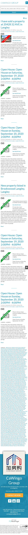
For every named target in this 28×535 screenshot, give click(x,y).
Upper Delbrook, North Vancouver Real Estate (13, 437)
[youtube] (14, 501)
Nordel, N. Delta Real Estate (9, 406)
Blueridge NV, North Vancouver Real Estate (16, 351)
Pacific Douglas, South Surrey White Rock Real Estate (13, 408)
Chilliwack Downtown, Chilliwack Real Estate (18, 368)
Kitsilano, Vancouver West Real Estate (17, 394)
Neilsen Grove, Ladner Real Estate (7, 405)
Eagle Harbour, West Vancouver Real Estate (18, 376)
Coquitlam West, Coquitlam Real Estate (17, 371)
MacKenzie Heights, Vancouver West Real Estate (10, 398)
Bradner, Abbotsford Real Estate (10, 353)
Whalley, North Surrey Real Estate (10, 443)
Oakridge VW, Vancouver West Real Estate (14, 407)
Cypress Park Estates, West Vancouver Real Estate (10, 373)
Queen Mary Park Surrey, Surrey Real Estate (12, 414)
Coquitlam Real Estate (5, 371)
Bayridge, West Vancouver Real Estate (11, 350)
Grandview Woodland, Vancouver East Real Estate (13, 389)
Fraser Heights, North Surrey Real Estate (12, 385)
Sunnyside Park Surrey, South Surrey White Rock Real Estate (13, 432)
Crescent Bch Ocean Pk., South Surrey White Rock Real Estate (13, 372)
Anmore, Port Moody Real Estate (18, 348)
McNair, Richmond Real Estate (6, 401)
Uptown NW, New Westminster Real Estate (18, 438)
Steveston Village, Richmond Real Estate (11, 429)
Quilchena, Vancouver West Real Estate (8, 416)
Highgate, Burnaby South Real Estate (8, 391)
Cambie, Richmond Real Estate (7, 360)
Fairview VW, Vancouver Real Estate (13, 380)
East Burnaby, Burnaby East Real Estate (8, 377)
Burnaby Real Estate (12, 359)
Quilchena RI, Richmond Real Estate (19, 415)
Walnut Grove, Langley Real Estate (8, 440)
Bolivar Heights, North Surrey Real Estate (9, 352)
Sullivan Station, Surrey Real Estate (18, 430)
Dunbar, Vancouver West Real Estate (11, 375)
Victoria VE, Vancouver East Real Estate (19, 439)
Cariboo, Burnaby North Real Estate (12, 363)
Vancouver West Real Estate (6, 439)
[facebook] (10, 501)
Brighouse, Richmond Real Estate (7, 356)
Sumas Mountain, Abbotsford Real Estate (8, 431)
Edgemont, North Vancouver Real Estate (11, 378)
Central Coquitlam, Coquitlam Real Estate (9, 365)
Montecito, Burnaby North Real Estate (11, 402)
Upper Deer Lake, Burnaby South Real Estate (14, 436)
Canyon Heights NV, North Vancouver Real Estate (13, 361)
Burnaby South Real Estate (22, 359)
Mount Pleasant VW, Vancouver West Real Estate (15, 404)
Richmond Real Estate (8, 418)
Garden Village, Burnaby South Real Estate (9, 387)
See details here (17, 40)
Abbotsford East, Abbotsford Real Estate (13, 347)
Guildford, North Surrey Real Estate (17, 390)
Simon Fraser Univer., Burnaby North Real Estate (13, 422)
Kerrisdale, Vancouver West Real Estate (11, 392)
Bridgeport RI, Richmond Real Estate (15, 354)
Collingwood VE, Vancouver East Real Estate (16, 370)
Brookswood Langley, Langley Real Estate (14, 31)
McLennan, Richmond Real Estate (18, 400)
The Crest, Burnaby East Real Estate (11, 433)
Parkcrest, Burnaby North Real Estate (11, 410)
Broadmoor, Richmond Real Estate (16, 357)
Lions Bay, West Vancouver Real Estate (8, 396)
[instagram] (18, 501)
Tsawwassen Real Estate (8, 435)
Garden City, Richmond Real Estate (18, 386)
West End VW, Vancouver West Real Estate (12, 441)
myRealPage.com (14, 521)
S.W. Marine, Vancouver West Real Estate (9, 419)
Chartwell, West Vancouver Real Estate (8, 367)
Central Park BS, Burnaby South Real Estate (18, 366)
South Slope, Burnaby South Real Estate (11, 425)
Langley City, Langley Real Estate (19, 395)
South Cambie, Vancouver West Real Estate (12, 423)
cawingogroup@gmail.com (13, 514)
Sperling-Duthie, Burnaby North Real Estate (12, 427)
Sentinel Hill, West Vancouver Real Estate (12, 421)
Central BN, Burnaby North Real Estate (17, 364)
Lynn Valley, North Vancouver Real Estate (18, 397)
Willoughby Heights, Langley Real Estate (12, 444)
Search (14, 12)
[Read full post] (6, 39)
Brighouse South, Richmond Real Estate (17, 355)
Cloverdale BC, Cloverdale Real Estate (8, 369)
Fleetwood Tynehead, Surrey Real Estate (12, 382)
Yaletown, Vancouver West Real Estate (17, 445)
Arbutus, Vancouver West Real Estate (8, 349)
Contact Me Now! (14, 495)
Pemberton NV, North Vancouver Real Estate (12, 412)
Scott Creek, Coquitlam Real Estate (10, 420)
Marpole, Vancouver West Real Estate (15, 399)
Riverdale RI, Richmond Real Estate (19, 418)
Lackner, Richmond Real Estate (7, 395)
